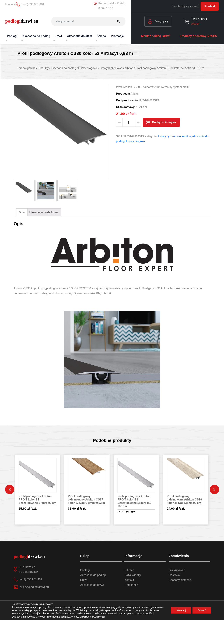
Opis (22, 212)
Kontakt (209, 6)
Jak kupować (177, 570)
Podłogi (85, 570)
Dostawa (174, 575)
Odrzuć (202, 610)
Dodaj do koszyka (164, 122)
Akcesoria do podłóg (93, 575)
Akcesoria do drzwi (92, 584)
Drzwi (83, 579)
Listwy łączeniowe (169, 136)
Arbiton (186, 136)
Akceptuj (181, 610)
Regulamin (131, 584)
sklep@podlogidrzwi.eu (34, 586)
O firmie (129, 570)
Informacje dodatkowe (43, 212)
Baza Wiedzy (132, 575)
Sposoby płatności (180, 579)
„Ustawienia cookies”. (24, 616)
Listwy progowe (135, 141)
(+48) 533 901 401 (30, 579)
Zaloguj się (161, 21)
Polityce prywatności (93, 616)
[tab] (22, 212)
